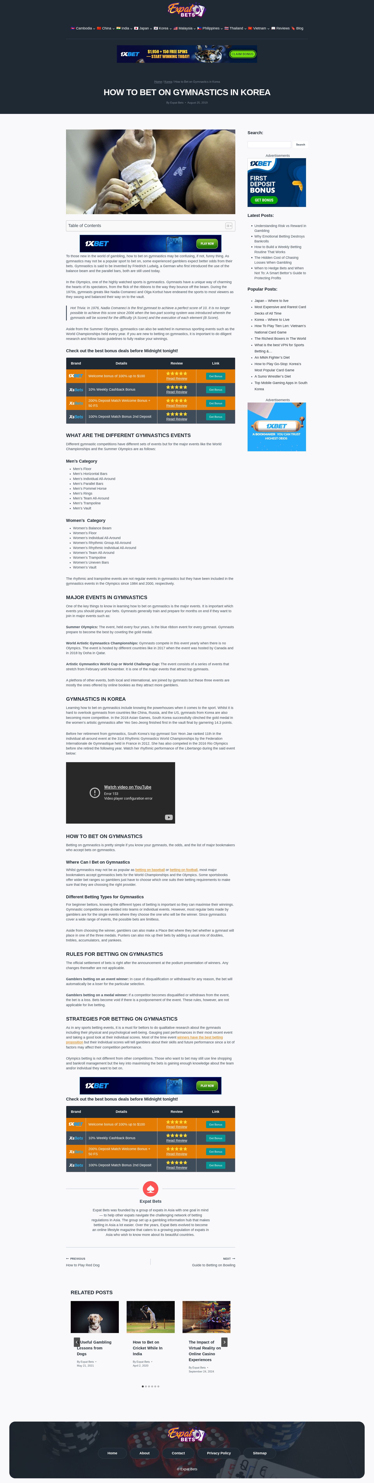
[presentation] (95, 1317)
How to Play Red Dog (83, 1262)
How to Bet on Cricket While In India (147, 1348)
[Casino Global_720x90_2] (187, 54)
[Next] (224, 1342)
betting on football (184, 870)
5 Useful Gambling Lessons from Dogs (94, 1348)
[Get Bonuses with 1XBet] (150, 251)
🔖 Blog (297, 28)
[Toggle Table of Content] (226, 226)
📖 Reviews (280, 28)
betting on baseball (150, 870)
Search (300, 144)
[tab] (143, 1386)
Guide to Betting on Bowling (213, 1262)
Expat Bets (176, 102)
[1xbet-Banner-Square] (278, 427)
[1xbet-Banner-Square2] (278, 182)
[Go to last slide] (77, 1342)
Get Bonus (215, 376)
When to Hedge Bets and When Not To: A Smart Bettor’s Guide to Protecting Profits (280, 273)
